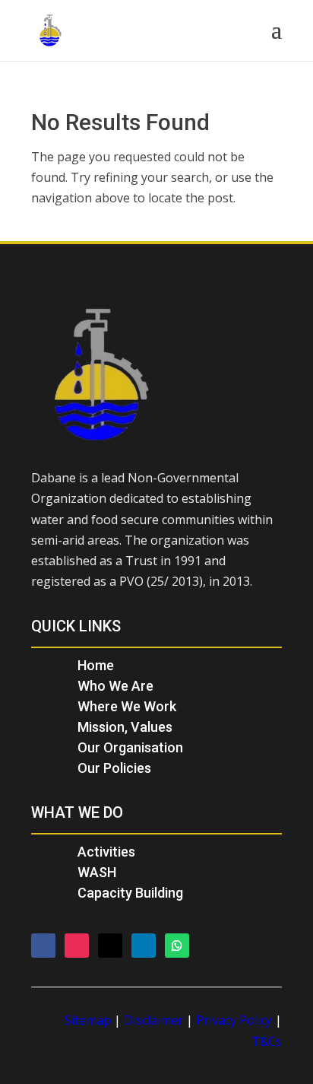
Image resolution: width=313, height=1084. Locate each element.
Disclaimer (153, 1020)
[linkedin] (143, 945)
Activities (106, 852)
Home (95, 665)
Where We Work (126, 706)
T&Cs (266, 1041)
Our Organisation (130, 747)
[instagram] (77, 945)
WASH (96, 872)
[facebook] (43, 945)
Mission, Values (124, 727)
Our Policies (114, 768)
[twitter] (110, 945)
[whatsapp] (177, 945)
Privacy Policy (234, 1020)
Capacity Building (130, 893)
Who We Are (115, 686)
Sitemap (88, 1020)
